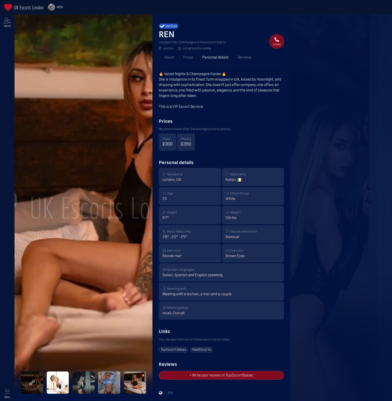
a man (205, 294)
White (230, 199)
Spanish (180, 275)
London (168, 48)
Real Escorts (201, 349)
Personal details (215, 57)
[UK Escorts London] (160, 393)
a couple (225, 294)
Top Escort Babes (173, 349)
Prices (188, 57)
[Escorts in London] (23, 7)
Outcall (179, 313)
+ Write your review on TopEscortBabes (221, 375)
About (169, 57)
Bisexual (232, 237)
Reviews (244, 57)
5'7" (165, 218)
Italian (230, 179)
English (201, 275)
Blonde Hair (171, 256)
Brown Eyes (235, 256)
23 (164, 199)
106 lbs (231, 218)
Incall (166, 313)
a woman (191, 294)
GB (178, 179)
